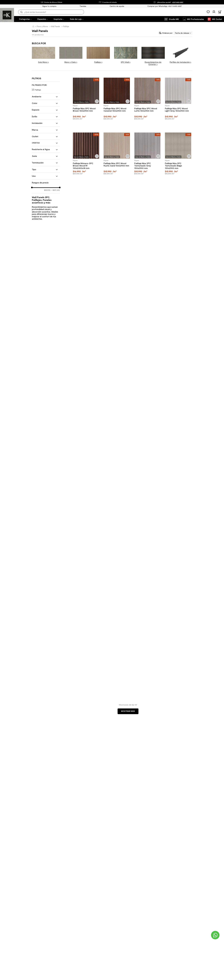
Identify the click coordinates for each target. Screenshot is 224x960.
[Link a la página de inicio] (33, 26)
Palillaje (66, 26)
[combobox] (53, 12)
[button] (46, 85)
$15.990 (47, 190)
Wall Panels (55, 26)
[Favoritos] (208, 11)
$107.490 (55, 190)
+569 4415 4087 (177, 2)
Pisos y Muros (42, 26)
